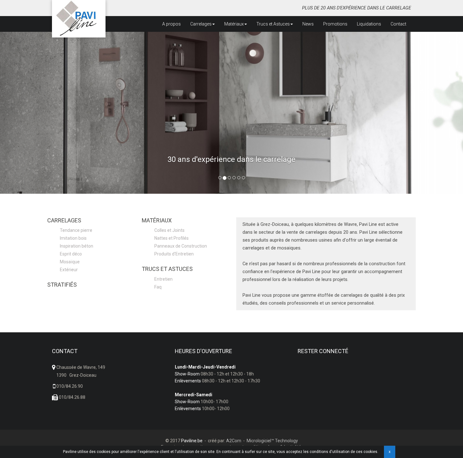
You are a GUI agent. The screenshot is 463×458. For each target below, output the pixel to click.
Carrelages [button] (201, 23)
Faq (158, 286)
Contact (398, 23)
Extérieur (69, 269)
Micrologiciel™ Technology (272, 440)
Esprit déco (71, 253)
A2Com (233, 440)
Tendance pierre (76, 230)
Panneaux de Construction (180, 246)
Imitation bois (73, 238)
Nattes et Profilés (171, 238)
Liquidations (369, 23)
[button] (35, 112)
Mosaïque (70, 261)
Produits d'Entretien (174, 253)
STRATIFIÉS (62, 284)
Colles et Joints (169, 230)
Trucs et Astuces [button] (273, 23)
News (308, 23)
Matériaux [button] (234, 23)
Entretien (163, 279)
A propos (171, 23)
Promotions (335, 23)
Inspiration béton (76, 246)
